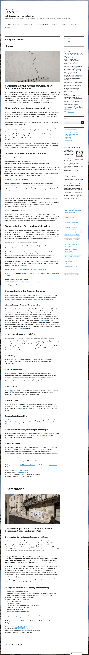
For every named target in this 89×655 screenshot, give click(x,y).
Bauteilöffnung (68, 140)
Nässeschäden (68, 249)
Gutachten (64, 24)
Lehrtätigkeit (68, 135)
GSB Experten (53, 273)
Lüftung (79, 241)
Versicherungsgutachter (70, 263)
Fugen (11, 328)
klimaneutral (71, 111)
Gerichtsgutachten (69, 234)
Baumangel (67, 212)
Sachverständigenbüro (70, 254)
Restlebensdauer (68, 251)
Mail (79, 75)
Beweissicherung (28, 24)
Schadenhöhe (77, 256)
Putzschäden (14, 489)
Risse (9, 46)
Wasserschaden (68, 266)
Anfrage (22, 269)
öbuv (66, 268)
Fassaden (67, 232)
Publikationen (68, 137)
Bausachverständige (69, 215)
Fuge (52, 361)
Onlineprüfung (75, 24)
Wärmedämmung (77, 266)
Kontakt (7, 27)
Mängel (66, 246)
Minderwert (72, 244)
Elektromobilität (77, 229)
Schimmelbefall (77, 258)
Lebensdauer (76, 239)
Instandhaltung (43, 435)
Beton (11, 390)
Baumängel (74, 212)
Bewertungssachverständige (71, 224)
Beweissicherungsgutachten (71, 222)
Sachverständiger (69, 256)
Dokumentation (68, 229)
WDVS (32, 547)
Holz (8, 420)
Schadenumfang (68, 258)
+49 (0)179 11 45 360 (71, 57)
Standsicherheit (50, 455)
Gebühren (78, 232)
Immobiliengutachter (69, 237)
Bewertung (54, 24)
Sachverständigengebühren (72, 68)
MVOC (77, 244)
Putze (24, 338)
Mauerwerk (13, 373)
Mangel (66, 244)
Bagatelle (38, 299)
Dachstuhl (74, 227)
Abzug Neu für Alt (69, 210)
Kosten (77, 237)
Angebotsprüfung (78, 210)
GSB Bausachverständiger (27, 273)
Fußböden (72, 232)
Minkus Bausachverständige (19, 16)
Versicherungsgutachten (70, 261)
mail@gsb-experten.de (39, 269)
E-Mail (78, 172)
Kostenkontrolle (68, 239)
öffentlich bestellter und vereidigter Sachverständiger (73, 272)
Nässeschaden (72, 246)
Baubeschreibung (69, 138)
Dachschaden (68, 227)
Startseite (8, 24)
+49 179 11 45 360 (20, 279)
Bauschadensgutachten (70, 219)
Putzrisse (75, 249)
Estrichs (23, 408)
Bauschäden (16, 24)
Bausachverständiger (69, 217)
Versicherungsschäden (41, 24)
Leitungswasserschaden (70, 241)
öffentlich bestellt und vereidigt (72, 274)
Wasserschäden (43, 320)
